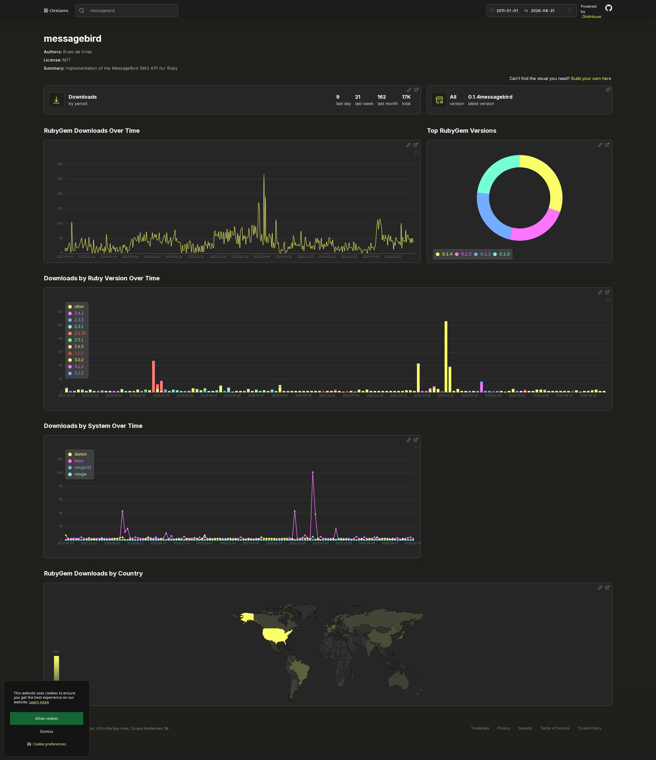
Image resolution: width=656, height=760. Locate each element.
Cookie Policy (589, 728)
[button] (46, 744)
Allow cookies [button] (46, 718)
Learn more (39, 702)
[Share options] (409, 90)
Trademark (480, 728)
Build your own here (591, 78)
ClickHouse (591, 16)
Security (525, 728)
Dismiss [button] (46, 731)
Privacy (504, 728)
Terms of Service (555, 728)
